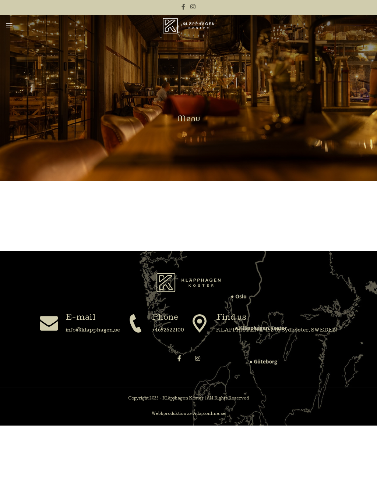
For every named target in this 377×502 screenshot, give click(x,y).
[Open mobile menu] (9, 25)
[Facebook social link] (183, 7)
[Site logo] (188, 26)
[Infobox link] (80, 324)
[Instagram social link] (193, 7)
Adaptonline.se (209, 414)
